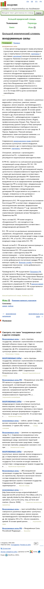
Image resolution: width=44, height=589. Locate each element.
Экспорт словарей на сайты (9, 551)
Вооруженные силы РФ (12, 380)
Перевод (16, 43)
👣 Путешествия (6, 548)
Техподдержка (15, 544)
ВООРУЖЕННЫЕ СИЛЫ (11, 358)
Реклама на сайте (25, 544)
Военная (22, 262)
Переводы (32, 23)
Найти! (38, 13)
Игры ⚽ (32, 27)
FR (41, 2)
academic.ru (9, 3)
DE (32, 2)
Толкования (11, 23)
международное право (22, 141)
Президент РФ (35, 272)
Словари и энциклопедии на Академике (20, 9)
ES (36, 2)
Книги (11, 27)
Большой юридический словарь (22, 19)
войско (10, 306)
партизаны (35, 54)
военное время (37, 284)
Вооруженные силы (10, 339)
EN (28, 2)
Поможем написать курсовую (24, 300)
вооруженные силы (10, 421)
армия (4, 306)
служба (29, 262)
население (17, 56)
